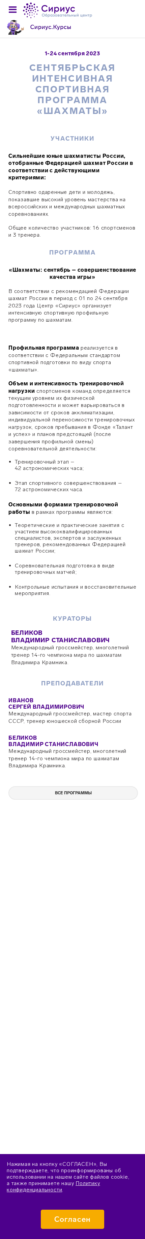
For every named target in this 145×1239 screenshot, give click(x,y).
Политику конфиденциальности (53, 1186)
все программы (73, 793)
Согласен (72, 1219)
